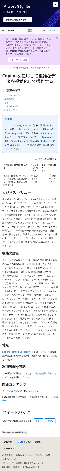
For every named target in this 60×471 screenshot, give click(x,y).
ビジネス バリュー (12, 95)
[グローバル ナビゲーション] (3, 30)
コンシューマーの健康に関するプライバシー (21, 463)
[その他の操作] (55, 68)
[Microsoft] (30, 30)
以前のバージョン (24, 455)
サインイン (53, 30)
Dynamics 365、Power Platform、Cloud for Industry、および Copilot (30, 141)
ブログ (38, 455)
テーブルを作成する (12, 391)
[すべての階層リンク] (4, 68)
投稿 (48, 455)
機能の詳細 (9, 99)
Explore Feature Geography (16, 351)
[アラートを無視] (55, 4)
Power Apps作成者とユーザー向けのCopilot (28, 67)
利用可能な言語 (11, 106)
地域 (6, 102)
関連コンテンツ (11, 110)
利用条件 (6, 467)
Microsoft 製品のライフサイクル (27, 50)
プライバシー (8, 459)
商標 (15, 467)
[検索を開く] (44, 30)
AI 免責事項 (7, 455)
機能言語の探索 (44, 373)
